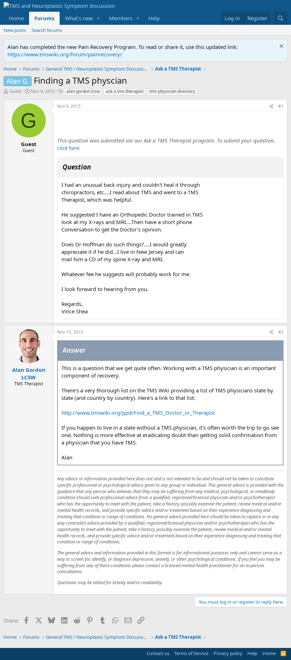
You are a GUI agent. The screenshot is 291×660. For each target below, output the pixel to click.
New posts (15, 30)
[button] (99, 18)
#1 (281, 106)
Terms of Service (191, 653)
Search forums (47, 30)
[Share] (271, 106)
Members (120, 18)
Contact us (158, 653)
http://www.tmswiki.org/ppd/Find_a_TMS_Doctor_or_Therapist (138, 412)
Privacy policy (228, 653)
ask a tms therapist (124, 91)
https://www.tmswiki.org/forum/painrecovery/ (64, 54)
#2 (281, 332)
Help (154, 18)
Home (16, 18)
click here (68, 147)
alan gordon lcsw (83, 91)
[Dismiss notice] (281, 47)
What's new (79, 18)
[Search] (280, 18)
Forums (44, 18)
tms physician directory (172, 91)
